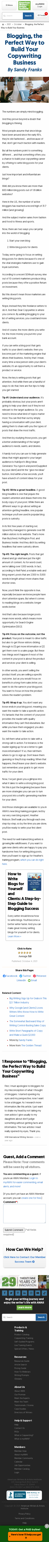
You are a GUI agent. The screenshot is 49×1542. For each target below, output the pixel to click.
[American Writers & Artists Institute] (24, 5)
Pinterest (41, 976)
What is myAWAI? (22, 1439)
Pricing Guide (20, 1368)
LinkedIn (21, 980)
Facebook (11, 976)
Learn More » (14, 936)
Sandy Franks (25, 1040)
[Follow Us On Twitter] (11, 1293)
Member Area (20, 1451)
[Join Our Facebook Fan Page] (4, 1293)
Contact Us (19, 1428)
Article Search (20, 1364)
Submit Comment (14, 1230)
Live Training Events (23, 1345)
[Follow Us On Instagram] (31, 1293)
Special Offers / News (24, 1349)
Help (16, 1424)
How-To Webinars (22, 1372)
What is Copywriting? (23, 1435)
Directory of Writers (23, 1412)
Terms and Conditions (24, 1518)
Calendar (18, 1462)
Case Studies (20, 1409)
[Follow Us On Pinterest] (17, 1293)
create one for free (31, 1198)
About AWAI (19, 1391)
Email (34, 980)
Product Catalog (21, 1334)
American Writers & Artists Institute (33, 1507)
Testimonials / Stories (23, 1405)
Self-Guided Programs (24, 1341)
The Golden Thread (31, 1045)
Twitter (27, 976)
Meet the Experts (22, 1398)
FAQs (16, 1431)
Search (28, 15)
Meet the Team (21, 1401)
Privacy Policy (24, 1514)
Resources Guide (21, 1361)
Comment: (10, 1202)
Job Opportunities (22, 1465)
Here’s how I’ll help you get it (26, 1536)
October (18, 24)
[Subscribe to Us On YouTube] (37, 1293)
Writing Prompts (21, 1375)
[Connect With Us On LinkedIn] (24, 1293)
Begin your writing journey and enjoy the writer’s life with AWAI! (24, 1303)
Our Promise (19, 1394)
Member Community (23, 1458)
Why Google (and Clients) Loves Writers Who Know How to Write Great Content (26, 1012)
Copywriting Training (23, 1338)
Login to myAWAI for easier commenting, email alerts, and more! (23, 1182)
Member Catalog (22, 1469)
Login (16, 1472)
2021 (9, 24)
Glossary (18, 1379)
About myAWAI (21, 1454)
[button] (9, 5)
